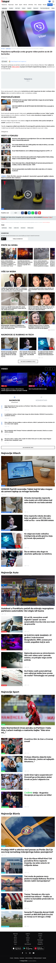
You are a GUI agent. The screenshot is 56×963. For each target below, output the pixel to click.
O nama (11, 958)
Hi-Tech (3, 48)
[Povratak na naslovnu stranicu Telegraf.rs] (5, 2)
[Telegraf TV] (33, 953)
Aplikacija (4, 227)
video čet (16, 227)
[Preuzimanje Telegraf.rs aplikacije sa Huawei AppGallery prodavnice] (39, 948)
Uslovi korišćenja (46, 222)
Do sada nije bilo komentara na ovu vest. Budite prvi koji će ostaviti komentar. (20, 235)
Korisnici (23, 227)
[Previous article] (1, 481)
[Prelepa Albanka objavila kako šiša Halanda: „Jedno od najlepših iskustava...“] (12, 764)
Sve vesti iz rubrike (28, 361)
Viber (50, 217)
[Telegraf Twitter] (26, 953)
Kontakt (44, 958)
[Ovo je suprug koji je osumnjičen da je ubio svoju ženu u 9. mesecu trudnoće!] (6, 171)
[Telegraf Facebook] (22, 953)
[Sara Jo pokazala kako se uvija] (42, 379)
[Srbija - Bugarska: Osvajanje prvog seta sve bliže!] (12, 800)
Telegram (3, 218)
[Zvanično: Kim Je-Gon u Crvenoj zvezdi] (12, 746)
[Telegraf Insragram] (29, 953)
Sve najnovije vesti (28, 447)
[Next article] (55, 481)
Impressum (22, 958)
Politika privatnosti (38, 958)
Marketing (16, 958)
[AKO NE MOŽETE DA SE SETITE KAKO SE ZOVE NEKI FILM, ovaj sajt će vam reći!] (6, 108)
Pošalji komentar (18, 238)
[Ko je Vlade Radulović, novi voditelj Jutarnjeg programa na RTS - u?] (6, 152)
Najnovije (11, 453)
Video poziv (30, 227)
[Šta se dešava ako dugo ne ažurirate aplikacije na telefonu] (12, 559)
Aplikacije (8, 48)
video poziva (15, 66)
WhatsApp (45, 217)
